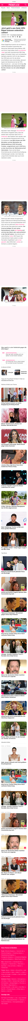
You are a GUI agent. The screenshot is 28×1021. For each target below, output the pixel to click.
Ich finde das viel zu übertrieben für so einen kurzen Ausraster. (15, 362)
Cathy (11, 236)
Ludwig (18, 242)
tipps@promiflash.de (7, 380)
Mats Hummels (20, 224)
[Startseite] (14, 4)
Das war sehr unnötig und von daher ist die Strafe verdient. (14, 355)
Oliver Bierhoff (21, 130)
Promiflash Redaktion (16, 35)
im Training (18, 230)
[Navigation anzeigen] (2, 4)
